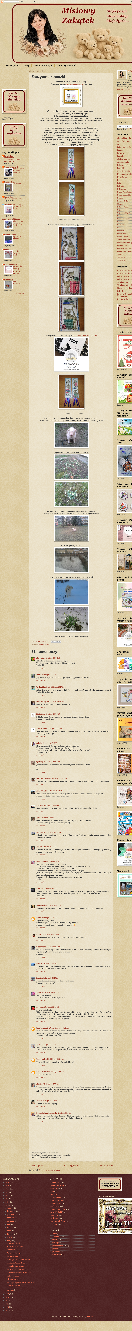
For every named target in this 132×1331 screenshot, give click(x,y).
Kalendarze (121, 189)
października (12, 1214)
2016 (7, 1301)
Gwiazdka (54, 1188)
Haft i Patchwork (10, 264)
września (10, 1218)
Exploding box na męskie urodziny (18, 170)
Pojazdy (120, 210)
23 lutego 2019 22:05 (49, 1045)
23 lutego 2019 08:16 (52, 934)
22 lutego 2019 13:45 (49, 675)
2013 (7, 1310)
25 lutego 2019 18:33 (57, 1059)
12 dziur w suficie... (14, 1286)
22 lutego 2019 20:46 (53, 832)
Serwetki (120, 231)
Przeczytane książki (43, 65)
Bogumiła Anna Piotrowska (46, 1113)
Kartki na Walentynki (15, 1256)
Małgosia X (40, 658)
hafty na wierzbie (43, 1059)
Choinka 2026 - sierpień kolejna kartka (18, 223)
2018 (7, 1294)
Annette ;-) (40, 934)
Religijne (120, 225)
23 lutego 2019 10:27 (50, 978)
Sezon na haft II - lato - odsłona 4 (18, 208)
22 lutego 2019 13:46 (58, 687)
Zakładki (120, 255)
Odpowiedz (40, 668)
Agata (38, 1045)
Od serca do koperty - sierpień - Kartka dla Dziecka (17, 270)
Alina (38, 818)
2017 (7, 1297)
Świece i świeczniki (124, 237)
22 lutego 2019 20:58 (55, 861)
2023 (7, 1192)
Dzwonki (120, 168)
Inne (119, 180)
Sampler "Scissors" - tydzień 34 (17, 253)
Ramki (119, 222)
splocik (39, 743)
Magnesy (120, 204)
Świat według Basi (43, 702)
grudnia (10, 1208)
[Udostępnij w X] (56, 642)
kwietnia (10, 1234)
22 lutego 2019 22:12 (49, 918)
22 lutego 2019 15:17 (49, 743)
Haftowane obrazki (124, 174)
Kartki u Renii (9, 182)
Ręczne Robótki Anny (12, 219)
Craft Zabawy (9, 197)
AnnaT (39, 847)
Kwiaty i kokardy (56, 1200)
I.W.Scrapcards (42, 861)
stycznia (10, 1290)
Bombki (120, 150)
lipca (9, 1224)
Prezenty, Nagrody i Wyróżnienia (124, 295)
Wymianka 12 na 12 (57, 1246)
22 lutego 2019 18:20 (59, 778)
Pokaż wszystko (20, 293)
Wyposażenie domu (57, 1221)
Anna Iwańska (42, 791)
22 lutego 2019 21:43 (55, 905)
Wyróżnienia (55, 1252)
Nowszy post (36, 1165)
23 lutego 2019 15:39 (62, 1028)
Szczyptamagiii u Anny (45, 1028)
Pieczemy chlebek (13, 1243)
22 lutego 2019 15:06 (54, 729)
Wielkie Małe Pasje (43, 687)
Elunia (38, 675)
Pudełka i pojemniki (57, 1209)
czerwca (10, 1227)
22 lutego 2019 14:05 (58, 702)
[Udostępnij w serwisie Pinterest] (60, 642)
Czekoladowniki (123, 162)
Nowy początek (16, 282)
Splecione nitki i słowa (12, 204)
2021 (7, 1199)
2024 (7, 1189)
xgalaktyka (40, 762)
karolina (39, 978)
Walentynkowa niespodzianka (18, 1260)
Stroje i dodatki (123, 234)
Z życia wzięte (122, 299)
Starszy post (106, 1165)
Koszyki (120, 198)
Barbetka (39, 805)
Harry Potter (122, 177)
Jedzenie (120, 186)
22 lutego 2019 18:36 (55, 791)
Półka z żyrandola (13, 1276)
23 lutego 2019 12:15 (52, 993)
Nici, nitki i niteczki (17, 237)
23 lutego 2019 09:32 (56, 947)
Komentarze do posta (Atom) (49, 1170)
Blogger (90, 1316)
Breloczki (120, 153)
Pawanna (40, 889)
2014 (7, 1307)
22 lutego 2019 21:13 (51, 889)
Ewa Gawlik (40, 832)
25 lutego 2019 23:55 (49, 1101)
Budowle (120, 156)
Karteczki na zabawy (15, 1247)
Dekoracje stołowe (124, 165)
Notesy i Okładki (123, 207)
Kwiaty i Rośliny (123, 201)
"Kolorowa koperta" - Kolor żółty (19, 1273)
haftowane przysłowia (74, 84)
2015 (7, 1304)
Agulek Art (40, 993)
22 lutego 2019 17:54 (53, 762)
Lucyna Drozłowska (43, 778)
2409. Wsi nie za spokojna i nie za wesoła (13, 160)
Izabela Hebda (41, 905)
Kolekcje (120, 291)
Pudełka (120, 216)
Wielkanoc (54, 1218)
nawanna (40, 1007)
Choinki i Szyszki (123, 159)
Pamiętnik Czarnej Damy (16, 1263)
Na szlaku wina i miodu (15, 1266)
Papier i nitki (9, 249)
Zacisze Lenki (41, 729)
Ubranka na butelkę (124, 243)
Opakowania (55, 1206)
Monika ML (40, 1084)
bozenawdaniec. (42, 947)
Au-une (39, 1101)
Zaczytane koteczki (14, 1253)
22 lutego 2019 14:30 (53, 714)
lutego (9, 1241)
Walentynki (54, 1215)
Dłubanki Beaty (10, 234)
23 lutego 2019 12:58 (51, 1007)
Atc (118, 144)
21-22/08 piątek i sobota (12, 199)
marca (10, 1237)
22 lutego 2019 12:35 (53, 658)
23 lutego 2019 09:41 (50, 963)
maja (9, 1231)
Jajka (119, 183)
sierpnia (10, 1221)
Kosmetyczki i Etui (124, 195)
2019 (7, 1205)
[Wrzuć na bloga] (54, 642)
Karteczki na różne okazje (16, 1269)
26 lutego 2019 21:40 (65, 1113)
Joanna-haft (9, 279)
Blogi (26, 65)
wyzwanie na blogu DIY (87, 336)
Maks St (39, 963)
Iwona (38, 918)
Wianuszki (11, 1250)
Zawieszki (121, 258)
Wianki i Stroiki (123, 246)
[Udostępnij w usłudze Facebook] (58, 642)
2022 (7, 1195)
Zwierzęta (121, 261)
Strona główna (13, 65)
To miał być (17, 184)
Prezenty (53, 1240)
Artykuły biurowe (123, 141)
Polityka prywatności (67, 65)
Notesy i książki (44, 644)
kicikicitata (40, 714)
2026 (7, 1182)
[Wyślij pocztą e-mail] (52, 642)
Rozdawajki (54, 1243)
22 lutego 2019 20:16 (51, 805)
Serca (119, 228)
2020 (7, 1202)
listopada (11, 1211)
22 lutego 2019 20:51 (49, 847)
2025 (7, 1186)
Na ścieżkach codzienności (9, 157)
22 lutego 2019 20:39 (48, 818)
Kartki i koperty (56, 1197)
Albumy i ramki (56, 1182)
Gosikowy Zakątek (11, 167)
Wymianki (54, 1249)
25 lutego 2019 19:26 (53, 1084)
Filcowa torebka (13, 1279)
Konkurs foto (55, 1237)
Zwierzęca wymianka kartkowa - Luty (21, 1283)
